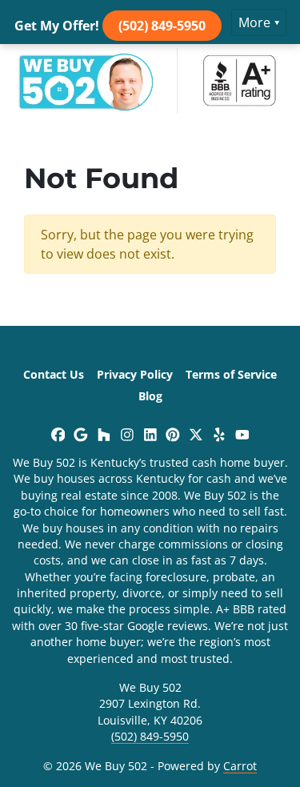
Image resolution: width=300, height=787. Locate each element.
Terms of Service (231, 374)
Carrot (240, 765)
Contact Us (53, 374)
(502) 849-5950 (162, 25)
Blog (150, 396)
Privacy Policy (135, 374)
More (254, 22)
